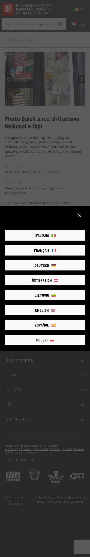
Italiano (42, 235)
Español (42, 325)
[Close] (79, 215)
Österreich (42, 280)
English (42, 310)
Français (42, 250)
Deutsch (41, 265)
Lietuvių (42, 295)
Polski (42, 340)
